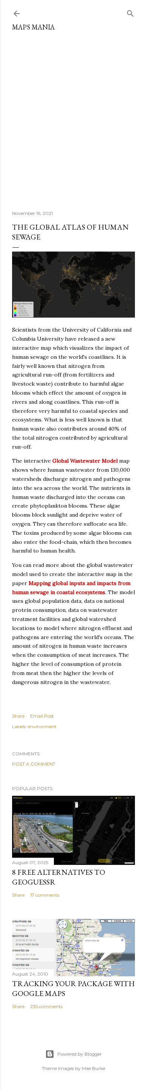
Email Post (42, 716)
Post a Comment (33, 764)
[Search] (130, 12)
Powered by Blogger (79, 1054)
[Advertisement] (73, 117)
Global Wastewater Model (85, 460)
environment (42, 726)
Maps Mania (33, 27)
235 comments (46, 1006)
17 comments (44, 895)
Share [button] (18, 716)
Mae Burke (93, 1068)
